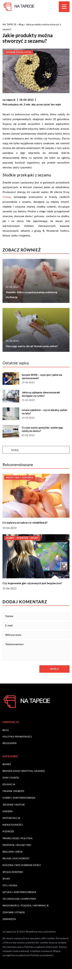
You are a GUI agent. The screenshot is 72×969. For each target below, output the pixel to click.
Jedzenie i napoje (14, 804)
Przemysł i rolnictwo (17, 845)
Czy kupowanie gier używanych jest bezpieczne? (32, 583)
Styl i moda (10, 885)
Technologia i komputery (19, 898)
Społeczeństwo (13, 871)
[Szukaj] (7, 450)
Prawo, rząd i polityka (17, 838)
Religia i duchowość (16, 858)
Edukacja (9, 784)
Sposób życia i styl (18, 52)
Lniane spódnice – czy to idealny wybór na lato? (44, 411)
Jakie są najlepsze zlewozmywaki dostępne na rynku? (41, 394)
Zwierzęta (9, 919)
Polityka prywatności (17, 736)
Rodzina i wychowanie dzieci (22, 865)
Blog (6, 730)
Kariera (8, 811)
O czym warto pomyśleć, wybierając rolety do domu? (42, 429)
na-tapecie (9, 99)
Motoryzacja (11, 818)
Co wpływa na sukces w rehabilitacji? (25, 522)
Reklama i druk (13, 851)
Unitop (7, 196)
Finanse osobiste (13, 791)
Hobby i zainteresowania (19, 797)
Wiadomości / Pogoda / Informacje (26, 905)
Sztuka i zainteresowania (19, 892)
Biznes (7, 764)
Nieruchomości (13, 824)
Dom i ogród (11, 777)
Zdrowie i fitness (14, 912)
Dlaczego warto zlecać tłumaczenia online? (32, 346)
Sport (6, 878)
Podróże (8, 831)
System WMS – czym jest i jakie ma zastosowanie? (42, 376)
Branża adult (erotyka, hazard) (24, 770)
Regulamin (10, 743)
